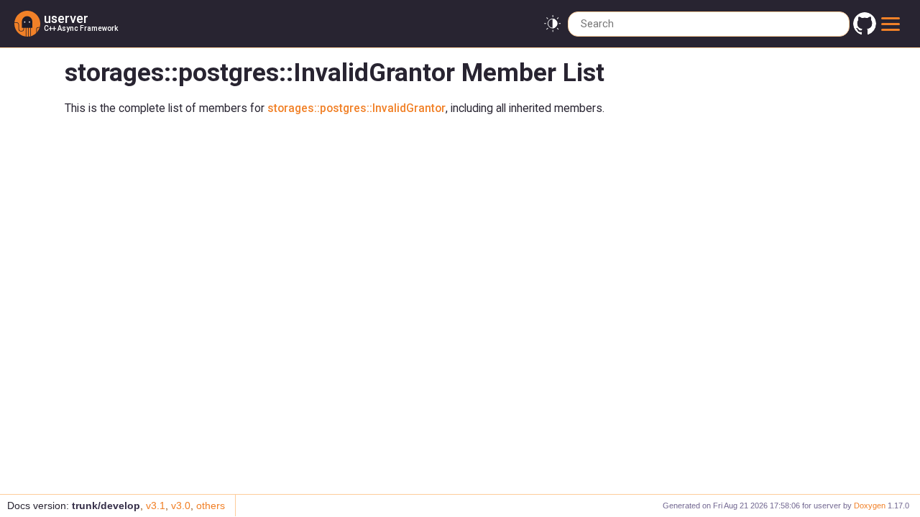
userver (66, 18)
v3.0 (180, 505)
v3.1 (155, 505)
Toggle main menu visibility (893, 24)
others (210, 505)
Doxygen (870, 505)
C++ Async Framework (81, 28)
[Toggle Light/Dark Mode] (552, 24)
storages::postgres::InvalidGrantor (356, 108)
